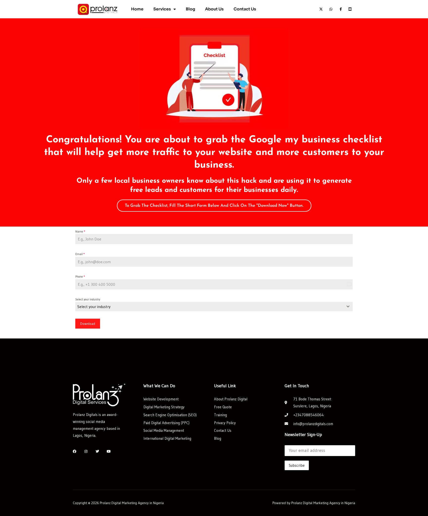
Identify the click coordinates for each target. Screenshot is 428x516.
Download (87, 323)
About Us (214, 9)
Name (80, 231)
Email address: (299, 442)
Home (137, 9)
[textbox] (209, 306)
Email (80, 254)
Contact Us (245, 9)
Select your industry (87, 299)
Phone (80, 276)
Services (162, 9)
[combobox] (214, 306)
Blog (190, 9)
